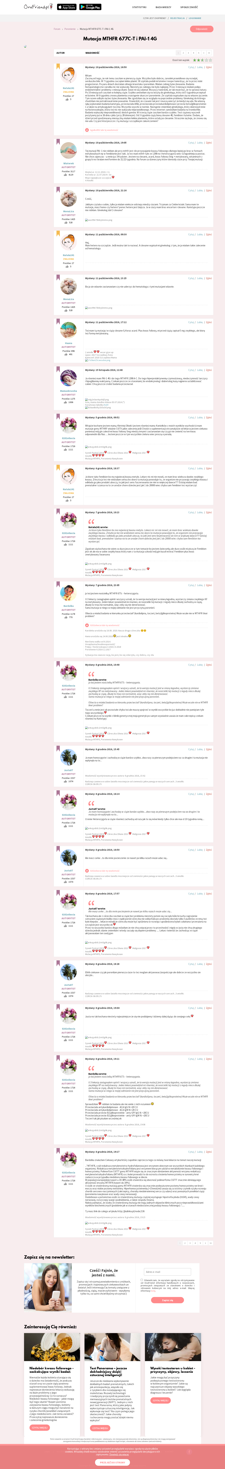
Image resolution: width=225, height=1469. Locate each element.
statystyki (139, 7)
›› (209, 52)
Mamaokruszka (68, 390)
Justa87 (68, 770)
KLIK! (106, 404)
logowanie (195, 18)
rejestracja (177, 18)
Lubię (200, 67)
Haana (68, 343)
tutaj (153, 1290)
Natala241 (68, 88)
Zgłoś (209, 67)
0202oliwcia (68, 438)
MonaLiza (68, 211)
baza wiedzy (163, 7)
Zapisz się (167, 1300)
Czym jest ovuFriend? (154, 18)
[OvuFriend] (38, 8)
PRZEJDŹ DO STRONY (112, 1462)
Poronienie (70, 28)
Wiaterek (68, 163)
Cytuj (191, 67)
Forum (57, 28)
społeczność (189, 7)
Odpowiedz (202, 28)
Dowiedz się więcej (119, 1454)
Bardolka (69, 606)
